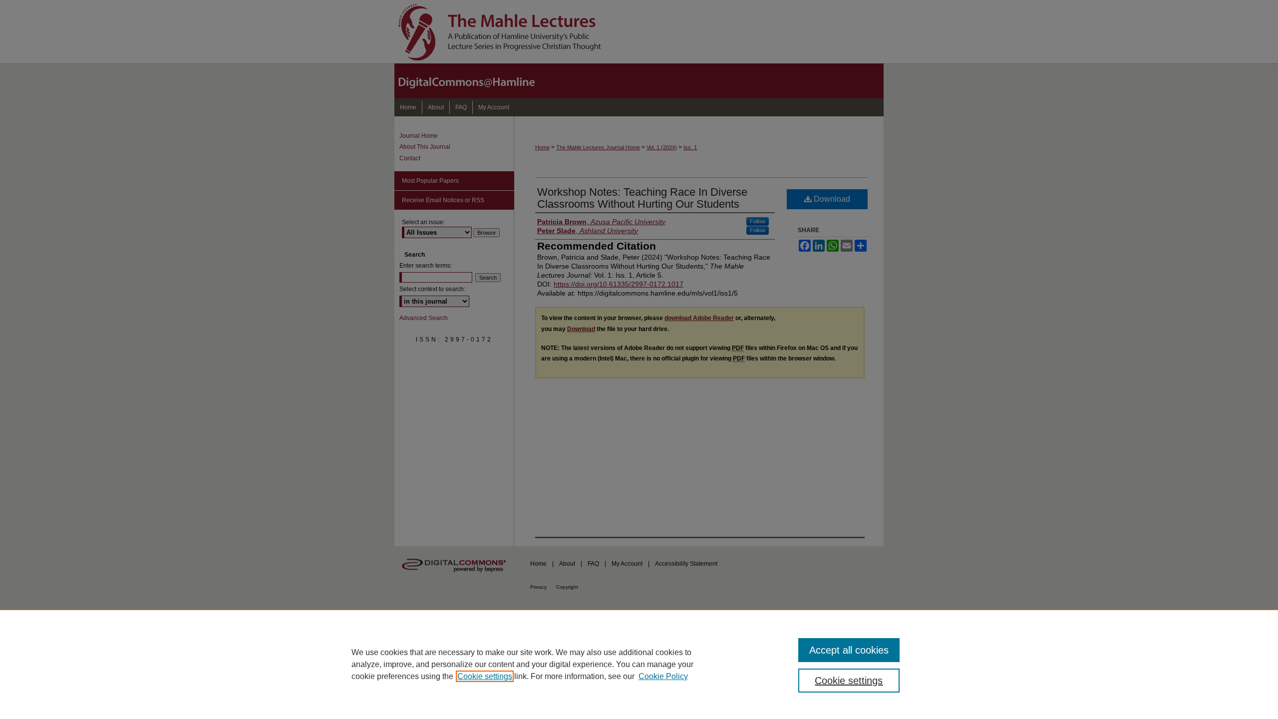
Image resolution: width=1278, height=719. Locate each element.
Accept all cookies (849, 650)
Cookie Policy (663, 676)
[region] (639, 664)
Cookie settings (484, 676)
